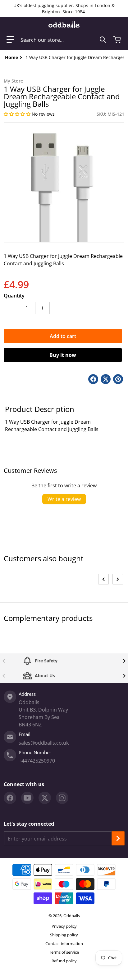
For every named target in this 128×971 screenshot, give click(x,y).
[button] (10, 39)
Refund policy (64, 961)
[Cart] (117, 39)
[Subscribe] (118, 838)
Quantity (14, 295)
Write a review (64, 499)
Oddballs (71, 915)
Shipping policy (64, 935)
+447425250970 (37, 760)
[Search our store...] (102, 39)
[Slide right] (117, 579)
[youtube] (27, 798)
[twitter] (45, 798)
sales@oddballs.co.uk (44, 742)
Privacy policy (64, 926)
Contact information (64, 943)
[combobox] (63, 39)
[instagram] (62, 798)
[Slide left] (103, 579)
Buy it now (62, 355)
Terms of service (64, 952)
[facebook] (10, 798)
